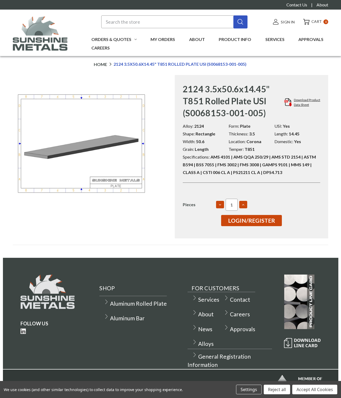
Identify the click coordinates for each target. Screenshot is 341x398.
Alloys (206, 343)
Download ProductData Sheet (307, 102)
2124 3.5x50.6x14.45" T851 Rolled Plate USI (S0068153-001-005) (179, 64)
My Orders (163, 39)
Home (100, 64)
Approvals (310, 39)
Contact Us (296, 4)
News (205, 329)
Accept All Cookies (315, 389)
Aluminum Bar (127, 318)
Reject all (277, 389)
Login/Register (251, 220)
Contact (240, 299)
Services (275, 39)
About (322, 4)
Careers (100, 47)
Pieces (189, 204)
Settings (249, 389)
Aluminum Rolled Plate (138, 303)
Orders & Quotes (111, 39)
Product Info (235, 39)
